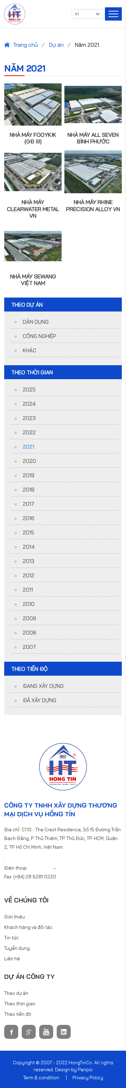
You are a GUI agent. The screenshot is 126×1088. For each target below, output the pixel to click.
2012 (28, 575)
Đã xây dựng (39, 700)
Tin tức (11, 937)
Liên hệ (12, 958)
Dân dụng (36, 321)
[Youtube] (46, 1032)
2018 (29, 489)
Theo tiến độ (17, 1014)
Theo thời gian (19, 1003)
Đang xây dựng (43, 686)
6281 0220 (41, 868)
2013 (28, 561)
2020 (29, 461)
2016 (28, 518)
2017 (28, 504)
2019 (28, 475)
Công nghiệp (39, 336)
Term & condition (41, 1077)
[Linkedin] (64, 1032)
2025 (29, 389)
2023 (29, 418)
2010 (29, 604)
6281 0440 (68, 868)
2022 (29, 432)
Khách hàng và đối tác (28, 927)
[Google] (29, 1032)
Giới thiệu (14, 917)
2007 (29, 647)
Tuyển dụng (17, 948)
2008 (29, 632)
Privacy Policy (87, 1077)
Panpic (85, 1069)
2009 (29, 618)
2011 (28, 589)
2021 (28, 446)
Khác (29, 350)
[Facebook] (11, 1032)
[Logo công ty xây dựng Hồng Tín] (14, 13)
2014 (29, 546)
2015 (28, 532)
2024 (29, 403)
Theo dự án (16, 993)
